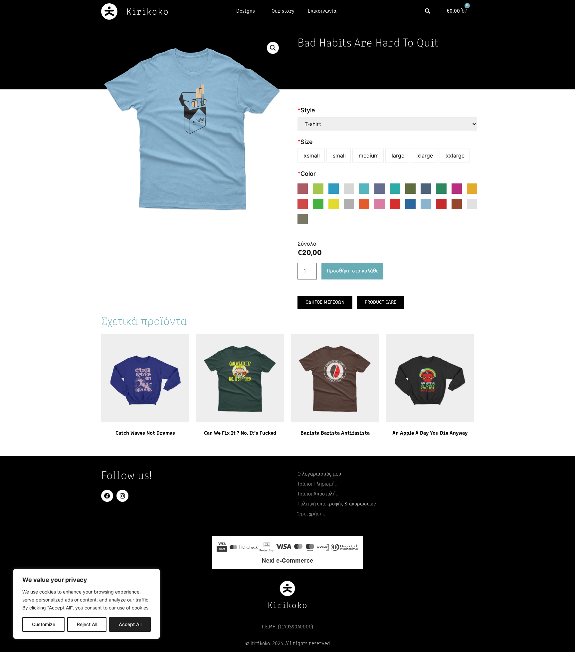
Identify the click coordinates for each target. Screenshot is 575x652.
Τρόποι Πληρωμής (317, 484)
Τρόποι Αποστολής (317, 494)
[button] (427, 11)
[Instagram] (122, 496)
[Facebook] (107, 496)
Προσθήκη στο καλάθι (352, 271)
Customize (43, 624)
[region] (86, 604)
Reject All (87, 624)
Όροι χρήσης (311, 514)
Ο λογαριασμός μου (319, 474)
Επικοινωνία (322, 11)
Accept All (130, 624)
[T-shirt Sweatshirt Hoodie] (387, 124)
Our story (283, 11)
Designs (245, 11)
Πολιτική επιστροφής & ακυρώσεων (336, 504)
